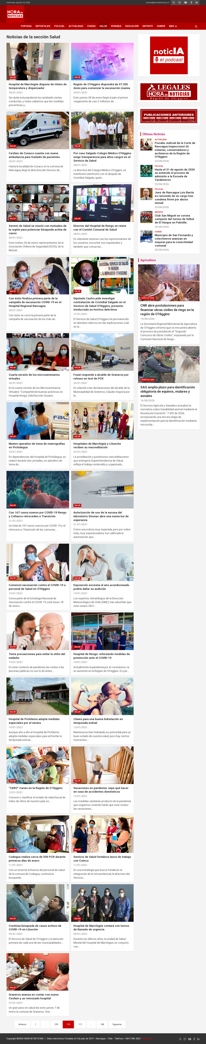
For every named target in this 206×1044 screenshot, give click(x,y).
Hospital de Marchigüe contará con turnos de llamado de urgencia (101, 927)
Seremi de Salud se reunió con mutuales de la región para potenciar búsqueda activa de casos (38, 229)
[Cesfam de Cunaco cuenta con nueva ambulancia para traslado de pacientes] (37, 130)
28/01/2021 (80, 165)
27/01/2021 (80, 314)
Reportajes (43, 26)
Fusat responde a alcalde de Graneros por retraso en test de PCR (101, 376)
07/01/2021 (16, 1002)
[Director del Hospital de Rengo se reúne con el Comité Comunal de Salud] (102, 203)
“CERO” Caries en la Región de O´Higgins (35, 788)
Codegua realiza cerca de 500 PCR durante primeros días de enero (37, 858)
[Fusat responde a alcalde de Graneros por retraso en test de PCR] (102, 352)
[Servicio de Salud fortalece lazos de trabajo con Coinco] (102, 834)
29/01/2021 (80, 92)
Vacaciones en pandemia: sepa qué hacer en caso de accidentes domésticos (100, 790)
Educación (132, 26)
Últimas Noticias (154, 134)
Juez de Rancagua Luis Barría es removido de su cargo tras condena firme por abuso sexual (174, 197)
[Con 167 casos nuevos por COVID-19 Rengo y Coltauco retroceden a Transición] (37, 490)
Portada (26, 26)
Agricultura (148, 260)
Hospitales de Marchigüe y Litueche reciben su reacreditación (97, 445)
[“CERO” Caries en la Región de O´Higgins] (37, 765)
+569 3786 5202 (132, 1038)
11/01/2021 (16, 865)
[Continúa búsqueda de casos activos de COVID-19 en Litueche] (37, 903)
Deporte (148, 26)
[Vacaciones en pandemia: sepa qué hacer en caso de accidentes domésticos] (102, 765)
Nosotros (147, 1038)
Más (171, 26)
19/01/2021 (16, 593)
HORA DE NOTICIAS (33, 1038)
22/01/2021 (80, 451)
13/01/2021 (80, 727)
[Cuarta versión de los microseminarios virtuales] (37, 352)
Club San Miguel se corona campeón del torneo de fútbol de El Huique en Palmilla (174, 219)
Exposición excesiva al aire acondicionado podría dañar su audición (101, 587)
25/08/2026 (162, 161)
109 (56, 1024)
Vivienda (116, 26)
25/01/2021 (80, 382)
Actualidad (76, 26)
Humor (161, 26)
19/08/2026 (147, 318)
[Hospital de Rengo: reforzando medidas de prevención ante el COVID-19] (102, 631)
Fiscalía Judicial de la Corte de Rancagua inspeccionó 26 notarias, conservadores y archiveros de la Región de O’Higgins (175, 149)
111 (80, 1024)
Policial (59, 26)
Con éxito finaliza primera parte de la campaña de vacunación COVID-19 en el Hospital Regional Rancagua (35, 302)
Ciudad (91, 26)
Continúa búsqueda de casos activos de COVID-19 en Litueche (35, 927)
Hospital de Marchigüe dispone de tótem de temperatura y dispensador (38, 86)
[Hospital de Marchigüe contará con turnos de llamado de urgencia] (102, 903)
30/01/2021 (16, 92)
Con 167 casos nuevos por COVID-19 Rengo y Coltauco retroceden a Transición (37, 514)
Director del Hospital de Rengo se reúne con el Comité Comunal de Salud (99, 227)
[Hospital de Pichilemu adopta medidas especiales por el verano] (37, 696)
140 (102, 1024)
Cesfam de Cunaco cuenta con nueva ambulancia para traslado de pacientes (34, 155)
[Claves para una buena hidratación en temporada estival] (102, 696)
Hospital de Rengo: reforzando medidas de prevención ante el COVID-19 (101, 656)
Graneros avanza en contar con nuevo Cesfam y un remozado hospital (34, 996)
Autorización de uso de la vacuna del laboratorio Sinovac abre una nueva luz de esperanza (101, 516)
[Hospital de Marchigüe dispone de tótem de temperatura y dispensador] (37, 61)
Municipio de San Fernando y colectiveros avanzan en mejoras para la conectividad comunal (174, 240)
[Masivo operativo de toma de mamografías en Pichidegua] (37, 421)
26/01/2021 (16, 382)
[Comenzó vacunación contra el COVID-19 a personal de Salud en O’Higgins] (37, 562)
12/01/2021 (16, 792)
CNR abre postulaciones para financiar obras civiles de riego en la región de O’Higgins (167, 310)
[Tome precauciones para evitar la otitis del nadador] (37, 631)
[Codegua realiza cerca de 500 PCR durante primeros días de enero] (37, 834)
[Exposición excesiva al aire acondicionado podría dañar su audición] (102, 562)
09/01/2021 (16, 933)
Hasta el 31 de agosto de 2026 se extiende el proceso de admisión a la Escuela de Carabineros (175, 175)
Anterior (23, 1024)
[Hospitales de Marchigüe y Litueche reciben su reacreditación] (102, 421)
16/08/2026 (147, 400)
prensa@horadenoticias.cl (157, 2)
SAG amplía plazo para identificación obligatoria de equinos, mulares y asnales (167, 391)
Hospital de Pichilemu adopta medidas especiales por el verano (34, 721)
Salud (103, 26)
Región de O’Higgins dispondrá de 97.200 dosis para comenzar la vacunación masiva (101, 86)
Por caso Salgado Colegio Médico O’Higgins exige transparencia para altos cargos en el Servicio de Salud (102, 156)
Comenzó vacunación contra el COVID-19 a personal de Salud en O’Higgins (37, 587)
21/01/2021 (16, 520)
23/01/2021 (16, 451)
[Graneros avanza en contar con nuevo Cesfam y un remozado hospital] (37, 972)
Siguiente (117, 1024)
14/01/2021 (80, 662)
